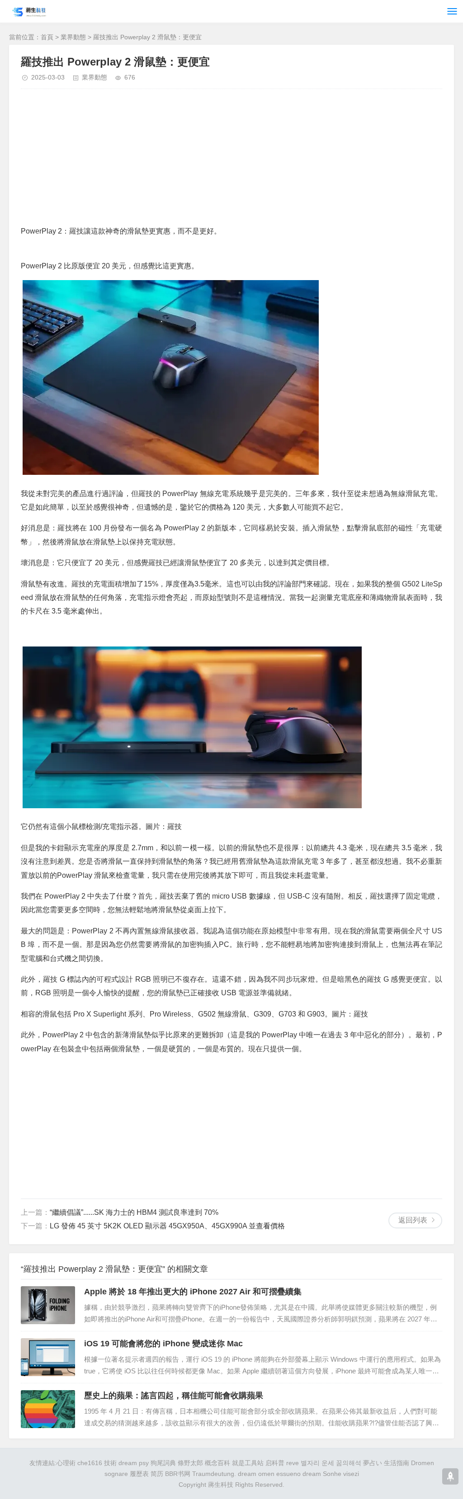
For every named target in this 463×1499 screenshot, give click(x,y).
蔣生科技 (220, 1484)
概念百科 (217, 1462)
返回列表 (412, 1220)
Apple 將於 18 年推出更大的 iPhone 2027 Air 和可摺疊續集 (193, 1291)
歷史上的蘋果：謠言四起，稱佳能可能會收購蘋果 (173, 1395)
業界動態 (73, 37)
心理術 (66, 1462)
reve (292, 1462)
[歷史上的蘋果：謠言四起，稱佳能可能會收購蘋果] (48, 1409)
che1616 (89, 1462)
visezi (351, 1473)
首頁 (47, 37)
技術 (110, 1462)
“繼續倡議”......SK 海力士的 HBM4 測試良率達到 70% (134, 1212)
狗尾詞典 (163, 1462)
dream (311, 1473)
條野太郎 (190, 1462)
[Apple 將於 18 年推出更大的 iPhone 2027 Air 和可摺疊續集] (48, 1305)
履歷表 (139, 1473)
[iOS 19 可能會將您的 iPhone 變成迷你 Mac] (48, 1357)
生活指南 (396, 1462)
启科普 (274, 1462)
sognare (116, 1473)
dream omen (256, 1473)
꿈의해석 (348, 1462)
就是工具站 (248, 1462)
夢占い (372, 1462)
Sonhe (332, 1473)
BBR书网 (177, 1473)
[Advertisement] (231, 161)
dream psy (133, 1462)
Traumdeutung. (214, 1473)
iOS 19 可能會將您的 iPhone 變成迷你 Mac (163, 1343)
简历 (157, 1473)
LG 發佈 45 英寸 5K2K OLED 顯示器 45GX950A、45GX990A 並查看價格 (167, 1226)
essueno (288, 1473)
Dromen (422, 1462)
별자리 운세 (317, 1462)
